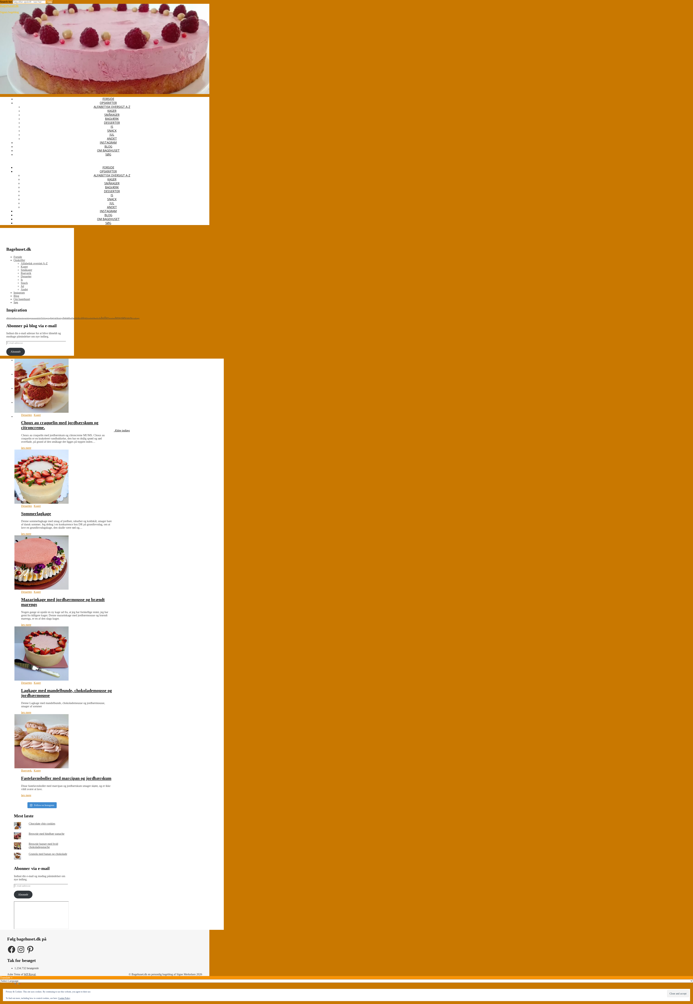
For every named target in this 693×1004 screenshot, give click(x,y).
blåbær (94, 318)
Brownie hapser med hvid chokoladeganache (43, 845)
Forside (108, 99)
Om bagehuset (108, 151)
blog (84, 318)
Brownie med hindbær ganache (46, 833)
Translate (27, 984)
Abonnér (15, 351)
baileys (60, 318)
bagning (48, 318)
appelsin (40, 318)
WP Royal (30, 974)
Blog (108, 147)
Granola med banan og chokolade (48, 853)
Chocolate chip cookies (42, 823)
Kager (111, 111)
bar (70, 318)
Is (112, 127)
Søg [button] (108, 154)
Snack (112, 131)
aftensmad (10, 318)
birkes (79, 318)
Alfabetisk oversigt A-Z (112, 107)
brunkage (136, 318)
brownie (120, 318)
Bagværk (112, 119)
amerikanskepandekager (23, 318)
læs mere (26, 447)
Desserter (112, 123)
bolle (99, 318)
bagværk (54, 318)
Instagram (108, 143)
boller (105, 318)
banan (66, 318)
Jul (112, 135)
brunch (128, 318)
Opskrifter (108, 103)
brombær (112, 318)
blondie (89, 318)
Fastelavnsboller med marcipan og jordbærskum (66, 778)
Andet (112, 139)
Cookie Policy (64, 998)
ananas (34, 318)
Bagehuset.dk (9, 6)
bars (74, 318)
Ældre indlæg (122, 430)
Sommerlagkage (36, 513)
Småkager (111, 115)
